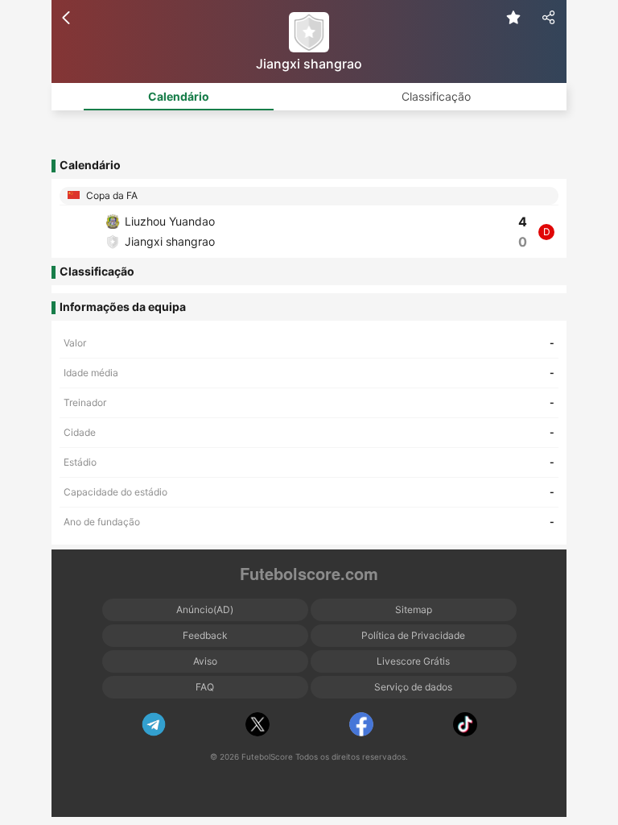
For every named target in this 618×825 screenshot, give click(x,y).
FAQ (205, 687)
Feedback (205, 635)
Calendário (178, 96)
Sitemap (413, 609)
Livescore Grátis (413, 661)
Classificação (436, 96)
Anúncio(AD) (204, 609)
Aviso (205, 661)
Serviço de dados (413, 687)
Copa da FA (111, 195)
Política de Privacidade (413, 635)
